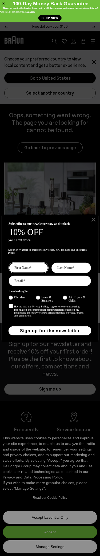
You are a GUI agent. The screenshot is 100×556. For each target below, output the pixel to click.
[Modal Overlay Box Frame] (50, 11)
